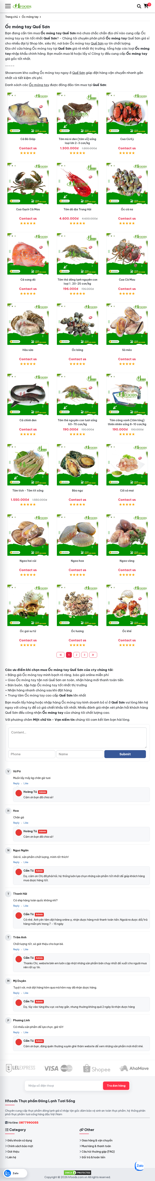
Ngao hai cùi (28, 561)
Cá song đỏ (28, 279)
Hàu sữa (27, 350)
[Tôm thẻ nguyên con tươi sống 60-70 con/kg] (77, 394)
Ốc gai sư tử (28, 631)
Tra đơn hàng (116, 1085)
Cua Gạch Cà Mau (28, 209)
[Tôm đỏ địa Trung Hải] (77, 183)
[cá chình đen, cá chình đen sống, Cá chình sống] (28, 394)
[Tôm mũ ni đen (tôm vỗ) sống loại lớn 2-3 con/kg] (77, 113)
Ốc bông (77, 350)
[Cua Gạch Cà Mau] (28, 183)
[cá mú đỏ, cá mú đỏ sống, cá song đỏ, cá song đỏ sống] (28, 254)
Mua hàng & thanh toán (96, 1146)
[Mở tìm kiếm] (139, 6)
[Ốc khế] (127, 605)
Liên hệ (11, 1157)
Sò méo (127, 350)
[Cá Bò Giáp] (28, 113)
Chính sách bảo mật (20, 1146)
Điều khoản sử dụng (19, 1140)
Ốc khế (127, 631)
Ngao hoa (77, 561)
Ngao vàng (127, 561)
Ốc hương (77, 631)
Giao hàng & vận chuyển (97, 1140)
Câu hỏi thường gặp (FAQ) (98, 1151)
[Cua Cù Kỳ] (127, 113)
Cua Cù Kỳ (127, 139)
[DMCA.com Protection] (77, 1172)
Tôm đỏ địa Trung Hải (77, 209)
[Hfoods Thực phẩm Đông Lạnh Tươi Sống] (24, 6)
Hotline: (23, 1122)
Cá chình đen (27, 420)
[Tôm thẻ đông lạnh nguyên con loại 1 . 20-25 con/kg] (77, 254)
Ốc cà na (127, 209)
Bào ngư (77, 490)
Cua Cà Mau (127, 279)
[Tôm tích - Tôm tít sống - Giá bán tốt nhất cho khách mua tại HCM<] (28, 465)
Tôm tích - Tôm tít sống (27, 490)
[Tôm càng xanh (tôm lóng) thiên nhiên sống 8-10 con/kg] (127, 394)
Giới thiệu (13, 1151)
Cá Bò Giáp (27, 139)
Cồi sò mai (127, 490)
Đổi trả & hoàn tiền (93, 1157)
